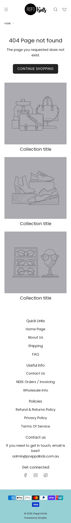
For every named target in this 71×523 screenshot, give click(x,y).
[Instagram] (35, 475)
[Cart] (64, 9)
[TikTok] (45, 475)
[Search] (55, 9)
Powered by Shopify (35, 517)
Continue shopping (35, 69)
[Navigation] (6, 9)
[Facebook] (25, 475)
